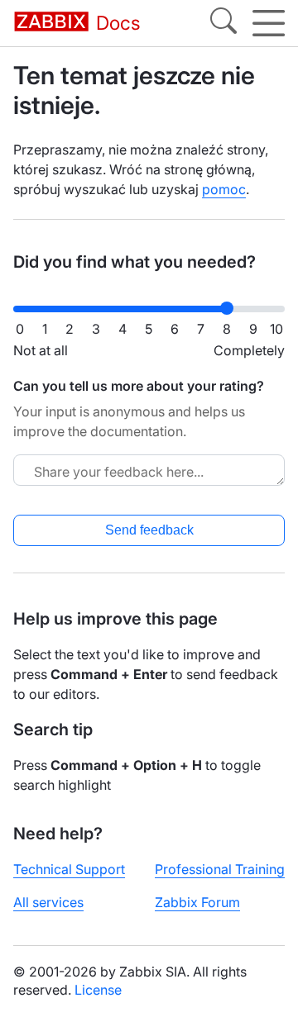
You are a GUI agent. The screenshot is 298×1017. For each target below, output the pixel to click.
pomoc (224, 189)
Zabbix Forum (197, 902)
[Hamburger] (268, 23)
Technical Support (69, 869)
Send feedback (149, 530)
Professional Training (220, 869)
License (98, 989)
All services (48, 902)
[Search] (223, 23)
